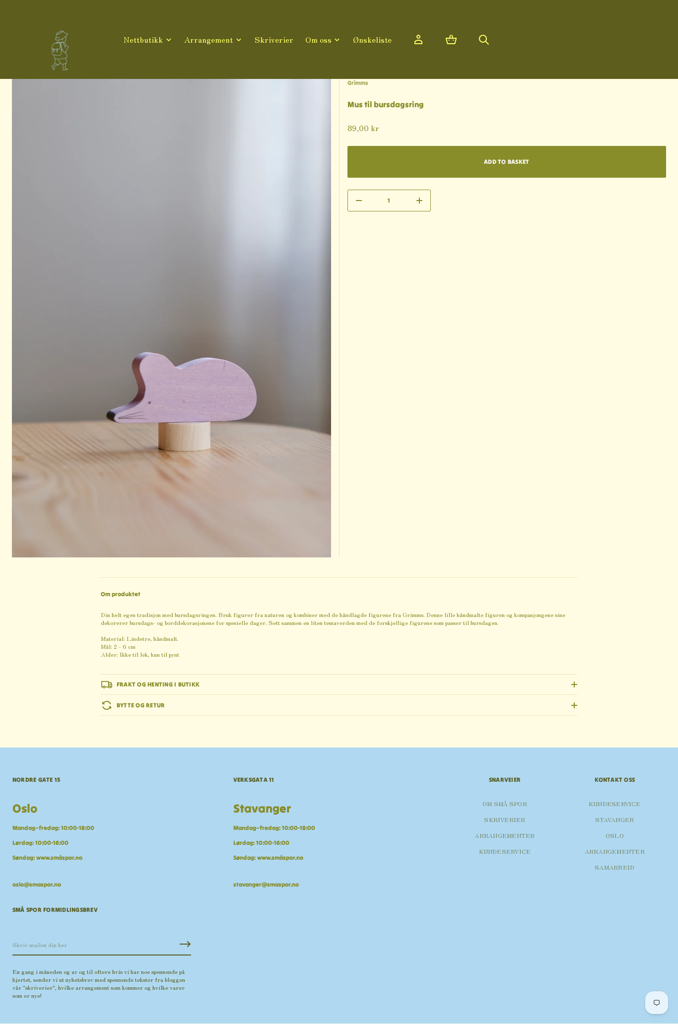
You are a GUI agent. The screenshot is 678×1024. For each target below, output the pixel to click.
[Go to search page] (484, 40)
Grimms (357, 82)
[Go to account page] (418, 40)
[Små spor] (57, 46)
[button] (451, 40)
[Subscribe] (185, 944)
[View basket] (451, 40)
